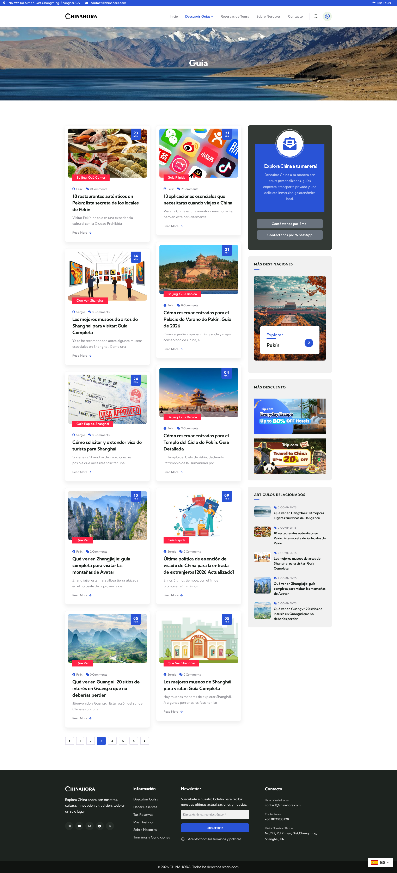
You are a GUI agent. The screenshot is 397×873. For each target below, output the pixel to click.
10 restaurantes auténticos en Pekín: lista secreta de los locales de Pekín (105, 202)
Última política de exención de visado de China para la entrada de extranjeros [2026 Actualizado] (199, 565)
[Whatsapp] (89, 826)
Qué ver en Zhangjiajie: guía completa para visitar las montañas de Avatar (101, 565)
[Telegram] (100, 826)
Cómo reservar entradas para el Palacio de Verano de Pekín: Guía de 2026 (197, 319)
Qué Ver (83, 300)
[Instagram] (69, 826)
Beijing (82, 177)
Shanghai (97, 300)
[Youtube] (79, 826)
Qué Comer (96, 177)
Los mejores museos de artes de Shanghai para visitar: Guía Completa (105, 325)
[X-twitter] (110, 826)
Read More (80, 232)
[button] (326, 320)
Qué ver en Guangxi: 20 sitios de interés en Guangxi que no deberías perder (106, 688)
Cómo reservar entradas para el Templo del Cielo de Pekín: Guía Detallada (196, 442)
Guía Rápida (176, 177)
